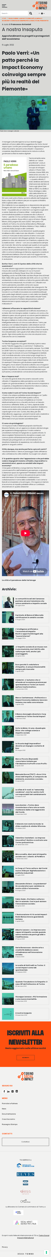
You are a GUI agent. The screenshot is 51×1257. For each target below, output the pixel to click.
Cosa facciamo (8, 1119)
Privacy (5, 1247)
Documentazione (9, 1114)
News (4, 1109)
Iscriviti (25, 1058)
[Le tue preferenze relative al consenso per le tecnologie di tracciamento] (46, 1252)
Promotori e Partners (10, 1103)
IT (39, 13)
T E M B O (29, 1254)
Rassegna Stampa (9, 1124)
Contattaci (25, 1142)
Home (4, 18)
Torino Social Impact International (33, 1236)
